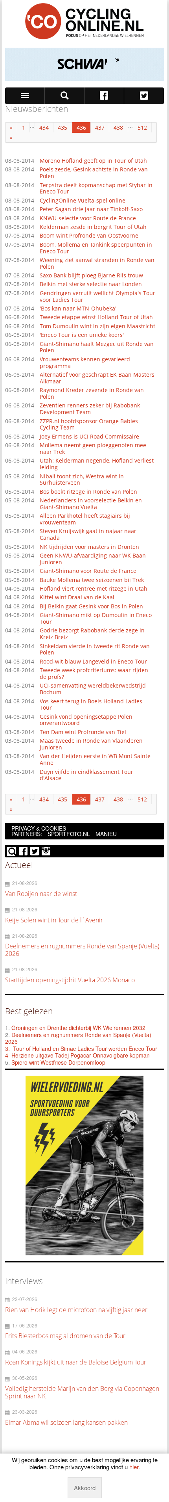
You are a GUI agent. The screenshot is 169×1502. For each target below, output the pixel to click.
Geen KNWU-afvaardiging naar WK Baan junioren (93, 559)
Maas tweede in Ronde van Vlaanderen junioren (91, 744)
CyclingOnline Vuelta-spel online (82, 200)
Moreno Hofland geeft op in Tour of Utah (93, 161)
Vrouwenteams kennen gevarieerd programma (85, 363)
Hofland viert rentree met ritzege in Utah (93, 589)
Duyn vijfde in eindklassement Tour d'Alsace (86, 775)
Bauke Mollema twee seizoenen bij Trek (92, 580)
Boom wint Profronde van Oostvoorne (89, 235)
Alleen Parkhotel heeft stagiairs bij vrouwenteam (85, 519)
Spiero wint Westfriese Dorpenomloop (58, 1062)
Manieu (106, 834)
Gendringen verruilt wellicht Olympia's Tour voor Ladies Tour (97, 296)
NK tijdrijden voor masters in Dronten (89, 547)
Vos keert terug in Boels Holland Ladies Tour (91, 705)
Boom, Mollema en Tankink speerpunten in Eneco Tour (96, 248)
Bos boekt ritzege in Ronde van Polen (88, 492)
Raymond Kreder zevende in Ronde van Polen (92, 393)
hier (133, 1467)
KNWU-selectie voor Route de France (88, 218)
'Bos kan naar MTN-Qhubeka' (78, 308)
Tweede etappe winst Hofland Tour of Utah (96, 317)
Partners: (26, 834)
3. (7, 1048)
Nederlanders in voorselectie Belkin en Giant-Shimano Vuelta (91, 504)
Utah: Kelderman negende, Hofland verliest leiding (97, 464)
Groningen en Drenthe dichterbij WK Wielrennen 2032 (78, 1028)
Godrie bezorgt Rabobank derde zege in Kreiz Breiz (92, 634)
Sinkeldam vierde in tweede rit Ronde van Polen (95, 649)
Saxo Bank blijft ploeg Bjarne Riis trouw (91, 275)
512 (142, 127)
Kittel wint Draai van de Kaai (77, 597)
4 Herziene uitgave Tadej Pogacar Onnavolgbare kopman (77, 1055)
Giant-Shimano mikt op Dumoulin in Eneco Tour (96, 618)
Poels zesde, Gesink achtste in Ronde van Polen (94, 173)
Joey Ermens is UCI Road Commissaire (89, 436)
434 (44, 127)
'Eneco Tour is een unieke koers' (82, 335)
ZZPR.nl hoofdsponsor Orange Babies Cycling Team (89, 424)
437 (100, 127)
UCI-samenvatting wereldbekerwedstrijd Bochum (93, 689)
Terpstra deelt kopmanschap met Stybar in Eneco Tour (96, 188)
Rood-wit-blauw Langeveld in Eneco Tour (93, 661)
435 (62, 127)
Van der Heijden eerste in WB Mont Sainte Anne (95, 759)
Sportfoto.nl (69, 834)
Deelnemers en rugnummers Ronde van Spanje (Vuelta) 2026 (78, 1038)
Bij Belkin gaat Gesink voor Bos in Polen (91, 606)
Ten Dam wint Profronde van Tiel (83, 732)
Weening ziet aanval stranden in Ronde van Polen (97, 263)
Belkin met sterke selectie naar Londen (91, 284)
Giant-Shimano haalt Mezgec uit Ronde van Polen (97, 347)
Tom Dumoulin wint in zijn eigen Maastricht (97, 326)
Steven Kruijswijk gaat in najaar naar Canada (88, 534)
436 (81, 127)
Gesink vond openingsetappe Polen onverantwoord (86, 720)
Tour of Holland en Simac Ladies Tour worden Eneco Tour (85, 1048)
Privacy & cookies (38, 828)
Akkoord (85, 1487)
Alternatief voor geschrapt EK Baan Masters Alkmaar (97, 378)
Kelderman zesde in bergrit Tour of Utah (93, 227)
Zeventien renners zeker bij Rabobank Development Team (90, 409)
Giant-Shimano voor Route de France (88, 571)
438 (118, 127)
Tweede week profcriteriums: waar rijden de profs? (94, 673)
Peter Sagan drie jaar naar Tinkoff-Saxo (91, 209)
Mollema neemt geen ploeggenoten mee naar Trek (93, 448)
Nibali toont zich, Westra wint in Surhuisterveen (82, 480)
